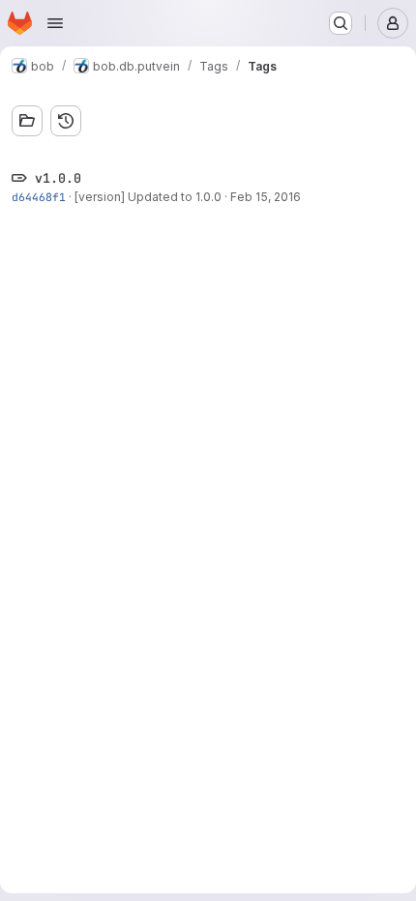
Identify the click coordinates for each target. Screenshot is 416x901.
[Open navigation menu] (55, 23)
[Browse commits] (65, 120)
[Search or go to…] (340, 23)
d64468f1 (39, 196)
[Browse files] (27, 120)
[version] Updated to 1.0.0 (148, 196)
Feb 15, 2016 (265, 196)
